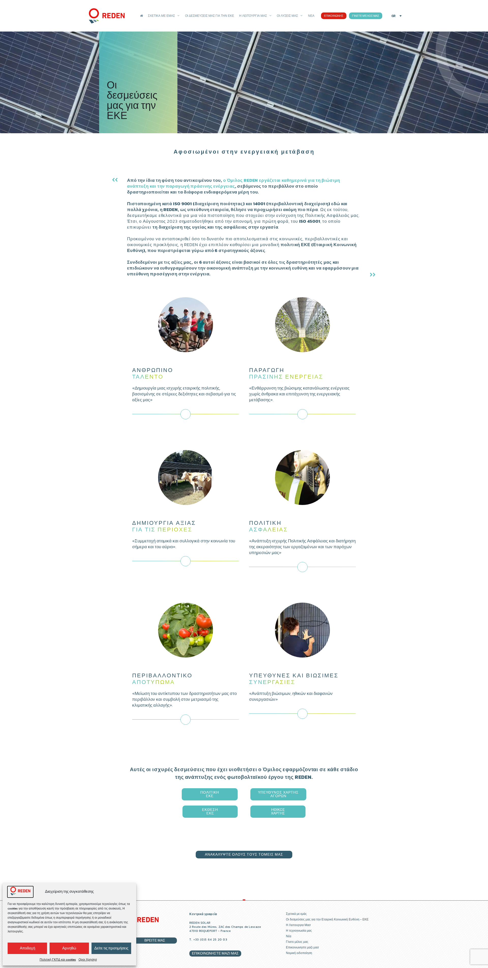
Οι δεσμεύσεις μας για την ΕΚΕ (209, 16)
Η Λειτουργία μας (253, 16)
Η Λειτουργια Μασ (298, 925)
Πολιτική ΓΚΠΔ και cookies (58, 959)
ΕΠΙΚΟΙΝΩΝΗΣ (333, 16)
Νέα (311, 16)
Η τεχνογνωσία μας (299, 930)
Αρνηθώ (69, 948)
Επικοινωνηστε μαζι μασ (302, 947)
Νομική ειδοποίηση (299, 953)
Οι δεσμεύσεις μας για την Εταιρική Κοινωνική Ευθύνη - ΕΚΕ (327, 919)
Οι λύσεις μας (287, 16)
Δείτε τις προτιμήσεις (111, 948)
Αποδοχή (27, 948)
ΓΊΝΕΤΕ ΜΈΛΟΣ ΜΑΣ (365, 16)
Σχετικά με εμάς (161, 16)
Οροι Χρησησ (88, 959)
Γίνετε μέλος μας (297, 942)
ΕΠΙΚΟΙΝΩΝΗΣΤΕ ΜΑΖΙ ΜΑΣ (215, 953)
